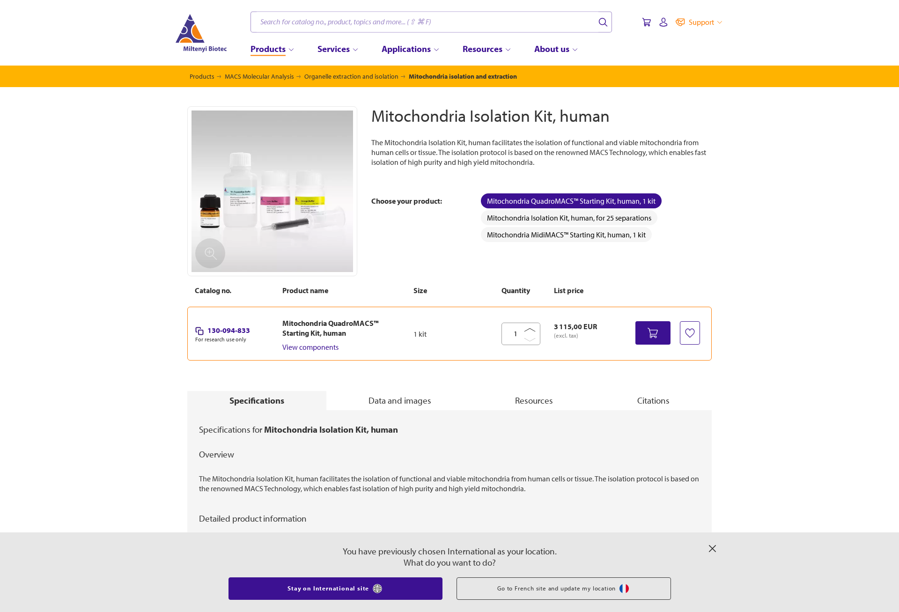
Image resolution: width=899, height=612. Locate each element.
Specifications (256, 400)
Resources (534, 400)
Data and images (399, 400)
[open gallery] (272, 191)
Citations (653, 400)
